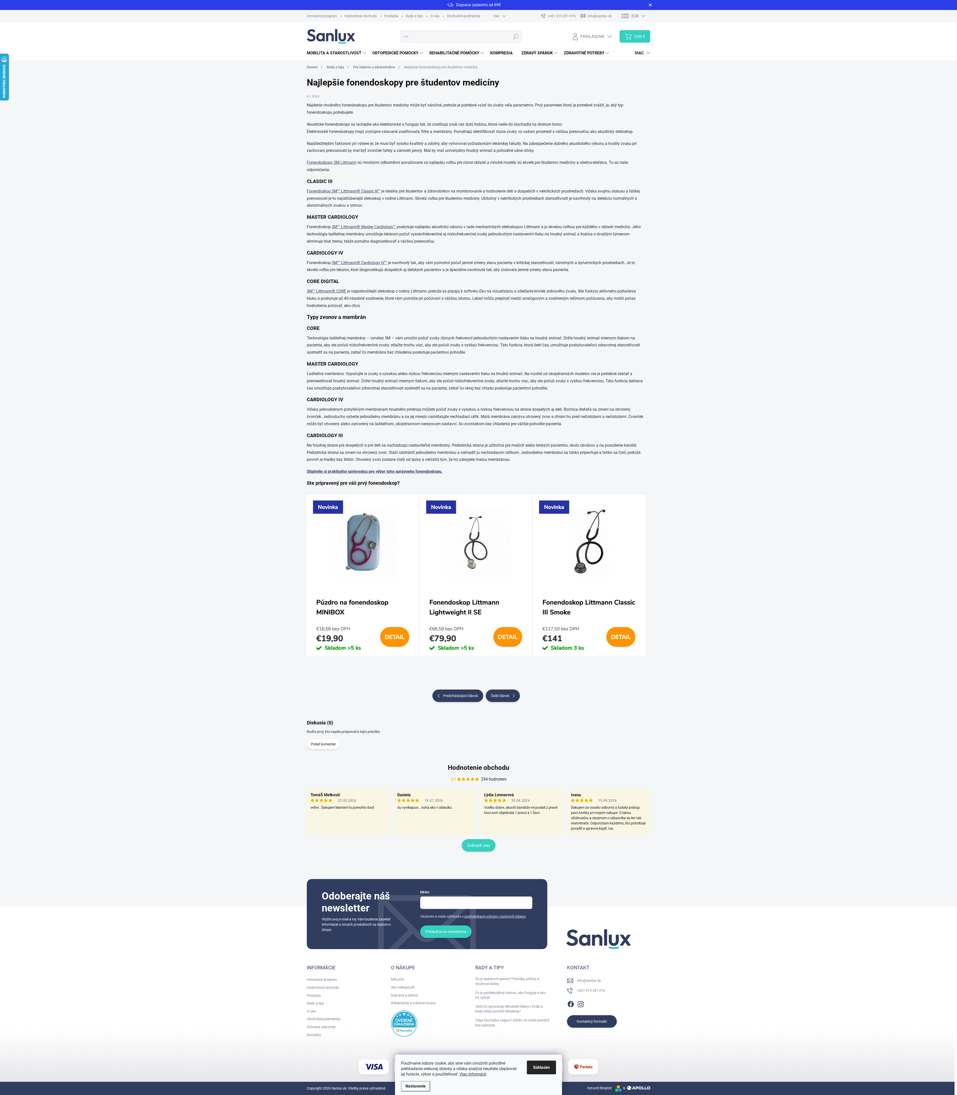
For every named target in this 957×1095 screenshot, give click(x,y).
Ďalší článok (500, 696)
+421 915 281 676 (591, 991)
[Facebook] (570, 1003)
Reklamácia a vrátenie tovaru (413, 1003)
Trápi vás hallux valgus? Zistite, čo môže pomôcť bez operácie (512, 1022)
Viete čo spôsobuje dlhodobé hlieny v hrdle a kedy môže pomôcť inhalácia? (509, 1008)
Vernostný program (322, 16)
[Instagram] (580, 1003)
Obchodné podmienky (463, 16)
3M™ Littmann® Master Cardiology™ (364, 226)
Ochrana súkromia (321, 1027)
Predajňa (391, 16)
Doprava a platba (404, 995)
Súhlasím (541, 1067)
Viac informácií (473, 1074)
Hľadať (516, 36)
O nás (434, 16)
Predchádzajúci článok (460, 696)
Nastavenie (415, 1086)
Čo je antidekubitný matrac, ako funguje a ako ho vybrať (510, 995)
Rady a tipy (414, 16)
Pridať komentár (323, 744)
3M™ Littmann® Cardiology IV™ (359, 262)
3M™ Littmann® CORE (326, 291)
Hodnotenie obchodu (360, 16)
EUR (635, 16)
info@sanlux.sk (589, 981)
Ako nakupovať (402, 987)
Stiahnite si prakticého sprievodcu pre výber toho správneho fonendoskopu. (375, 471)
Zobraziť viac (478, 845)
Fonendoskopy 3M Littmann (331, 162)
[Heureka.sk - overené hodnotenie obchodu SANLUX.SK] (404, 1023)
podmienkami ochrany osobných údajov (495, 916)
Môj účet (397, 979)
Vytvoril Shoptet (599, 1088)
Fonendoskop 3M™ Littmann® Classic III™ (343, 191)
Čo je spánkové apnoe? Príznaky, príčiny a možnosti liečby (507, 981)
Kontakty (314, 1035)
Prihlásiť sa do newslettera (445, 932)
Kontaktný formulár (592, 1021)
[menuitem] (337, 53)
